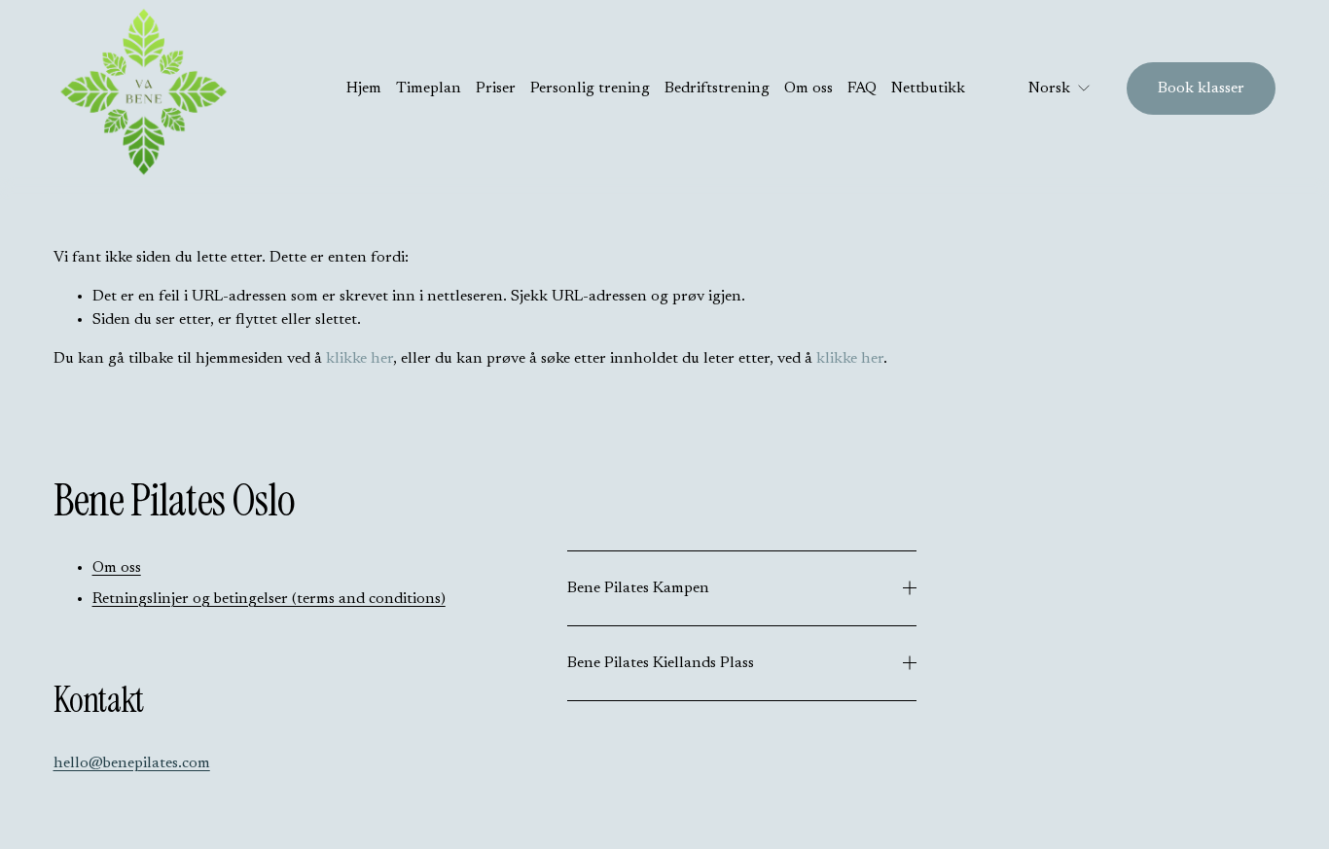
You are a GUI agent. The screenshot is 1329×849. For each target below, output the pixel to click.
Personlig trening (590, 88)
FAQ (862, 88)
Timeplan (428, 88)
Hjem (363, 88)
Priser (496, 88)
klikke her (359, 359)
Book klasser (1201, 88)
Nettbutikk (928, 88)
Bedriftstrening (717, 88)
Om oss (808, 88)
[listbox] (1046, 88)
